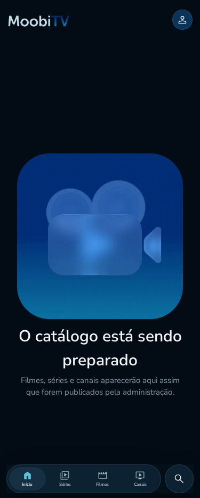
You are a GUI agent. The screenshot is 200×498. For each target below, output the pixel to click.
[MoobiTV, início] (38, 20)
